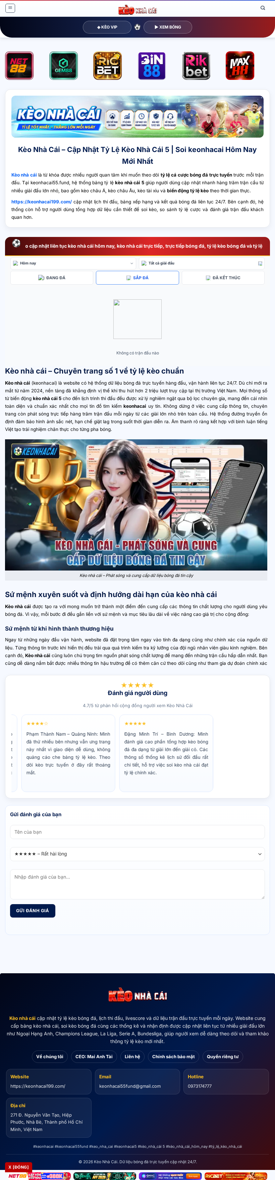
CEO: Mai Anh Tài (94, 1056)
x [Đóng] (18, 1167)
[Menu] (10, 8)
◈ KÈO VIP (107, 27)
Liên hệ (132, 1056)
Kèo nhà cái (22, 1018)
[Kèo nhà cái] (137, 995)
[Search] (263, 8)
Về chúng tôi (49, 1056)
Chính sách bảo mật (173, 1056)
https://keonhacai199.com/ (37, 1086)
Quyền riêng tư (223, 1056)
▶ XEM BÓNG (168, 27)
